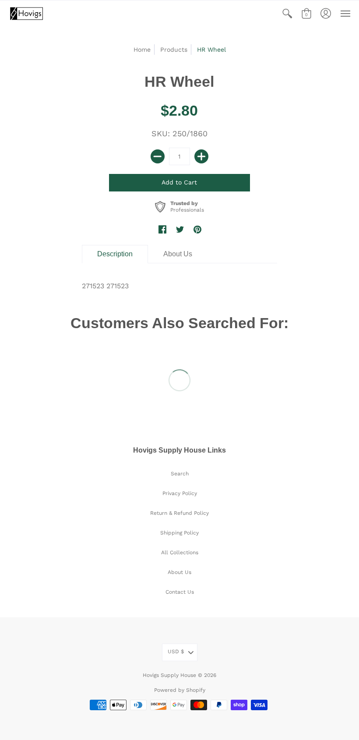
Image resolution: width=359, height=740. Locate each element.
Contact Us (179, 592)
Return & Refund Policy (179, 513)
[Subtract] (158, 156)
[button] (287, 13)
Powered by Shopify (179, 690)
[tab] (115, 254)
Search (180, 474)
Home (142, 49)
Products (173, 49)
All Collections (179, 552)
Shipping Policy (179, 533)
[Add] (201, 156)
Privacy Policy (179, 493)
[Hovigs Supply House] (26, 13)
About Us (179, 572)
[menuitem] (287, 13)
